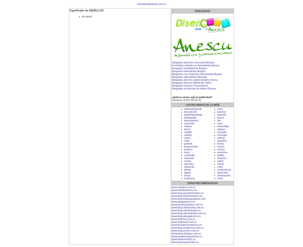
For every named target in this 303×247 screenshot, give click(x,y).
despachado (191, 146)
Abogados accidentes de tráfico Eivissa (194, 88)
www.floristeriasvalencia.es (187, 224)
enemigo (222, 135)
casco (187, 138)
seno (220, 123)
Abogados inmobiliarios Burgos (189, 68)
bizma (220, 143)
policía (221, 138)
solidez (188, 132)
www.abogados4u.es (183, 201)
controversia (224, 169)
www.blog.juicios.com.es (185, 230)
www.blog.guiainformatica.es (188, 193)
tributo (187, 169)
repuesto (189, 158)
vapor (220, 161)
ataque (221, 129)
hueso (220, 164)
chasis (187, 161)
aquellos (222, 140)
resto (220, 178)
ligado (187, 172)
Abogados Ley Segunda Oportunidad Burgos (197, 74)
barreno (221, 111)
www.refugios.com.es (183, 187)
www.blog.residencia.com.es (188, 227)
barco (187, 129)
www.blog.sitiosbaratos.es (186, 210)
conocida (189, 123)
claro (187, 140)
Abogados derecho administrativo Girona (195, 79)
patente (188, 143)
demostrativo (191, 120)
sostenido (189, 155)
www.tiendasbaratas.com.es (187, 204)
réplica (188, 126)
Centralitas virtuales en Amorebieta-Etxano (196, 65)
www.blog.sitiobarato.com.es (188, 207)
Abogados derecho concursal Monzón (193, 62)
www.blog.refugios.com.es (186, 233)
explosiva (189, 178)
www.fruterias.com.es (183, 219)
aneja (187, 175)
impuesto (189, 166)
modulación (223, 175)
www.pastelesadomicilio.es (187, 236)
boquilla (221, 114)
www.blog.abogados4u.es (186, 216)
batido (220, 155)
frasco (220, 117)
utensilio (189, 164)
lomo (187, 152)
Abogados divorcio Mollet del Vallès (192, 82)
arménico (222, 152)
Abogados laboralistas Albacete (189, 77)
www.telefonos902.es (184, 239)
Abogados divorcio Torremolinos (190, 85)
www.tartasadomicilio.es (185, 242)
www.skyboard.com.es (184, 222)
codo (220, 166)
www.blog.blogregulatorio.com (189, 198)
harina (220, 146)
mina (220, 109)
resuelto (221, 132)
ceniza (221, 149)
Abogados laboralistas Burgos (189, 71)
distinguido (190, 117)
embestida (223, 126)
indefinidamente (193, 114)
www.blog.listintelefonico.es (187, 196)
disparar (222, 158)
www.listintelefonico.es (184, 190)
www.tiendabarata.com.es (151, 4)
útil (219, 120)
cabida (188, 135)
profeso (188, 149)
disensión (222, 172)
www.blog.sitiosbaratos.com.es (189, 213)
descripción (190, 111)
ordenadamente (193, 109)
